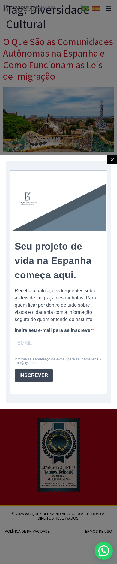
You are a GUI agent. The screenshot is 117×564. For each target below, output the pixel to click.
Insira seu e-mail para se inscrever (53, 330)
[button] (104, 551)
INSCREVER (34, 375)
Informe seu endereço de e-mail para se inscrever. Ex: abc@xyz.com (58, 361)
